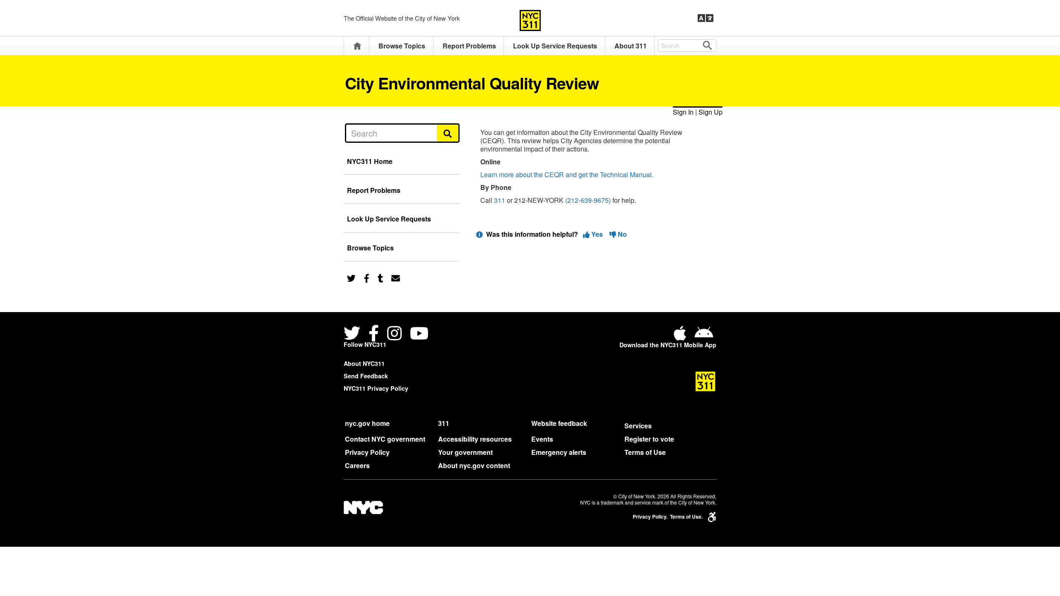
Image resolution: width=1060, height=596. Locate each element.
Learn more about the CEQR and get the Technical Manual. (566, 174)
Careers (357, 465)
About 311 (630, 45)
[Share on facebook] (367, 278)
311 (499, 200)
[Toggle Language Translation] (705, 18)
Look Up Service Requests (555, 45)
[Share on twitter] (351, 278)
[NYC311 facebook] (373, 334)
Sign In (683, 112)
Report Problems (469, 45)
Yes (597, 234)
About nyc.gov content (474, 465)
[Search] (448, 132)
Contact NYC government (385, 439)
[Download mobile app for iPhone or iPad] (681, 336)
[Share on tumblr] (380, 278)
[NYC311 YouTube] (419, 334)
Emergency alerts (558, 452)
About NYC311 (364, 363)
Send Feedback (366, 376)
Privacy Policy (367, 452)
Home (357, 45)
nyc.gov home (367, 423)
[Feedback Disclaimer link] (479, 234)
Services (638, 425)
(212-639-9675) (588, 200)
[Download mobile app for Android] (703, 336)
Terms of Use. (686, 517)
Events (542, 439)
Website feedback (559, 423)
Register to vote (649, 439)
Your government (465, 452)
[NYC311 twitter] (354, 334)
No (621, 234)
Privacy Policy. (650, 517)
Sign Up (711, 112)
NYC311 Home (370, 161)
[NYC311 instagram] (394, 334)
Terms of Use (645, 452)
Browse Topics (401, 45)
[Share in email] (395, 278)
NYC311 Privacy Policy (376, 388)
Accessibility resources (475, 439)
